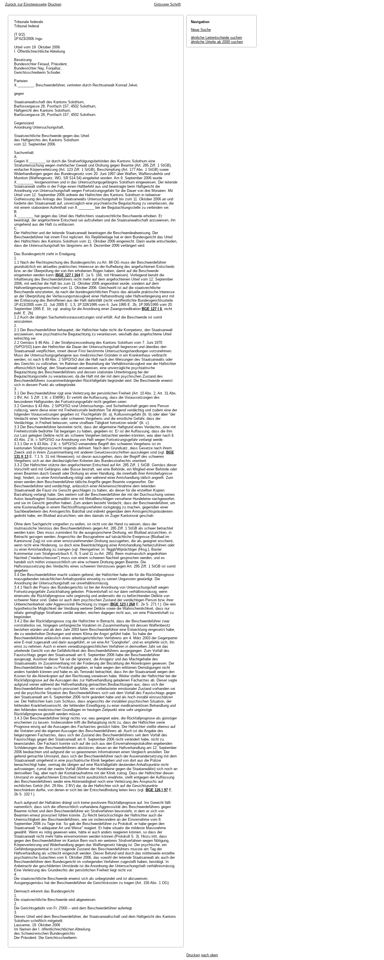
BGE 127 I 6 (152, 309)
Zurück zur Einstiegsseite (26, 4)
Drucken (54, 4)
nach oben (209, 955)
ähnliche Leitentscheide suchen (216, 37)
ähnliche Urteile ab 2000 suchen (217, 42)
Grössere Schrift (167, 4)
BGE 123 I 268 (123, 604)
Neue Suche (201, 30)
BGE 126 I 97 (157, 790)
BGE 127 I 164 (68, 275)
